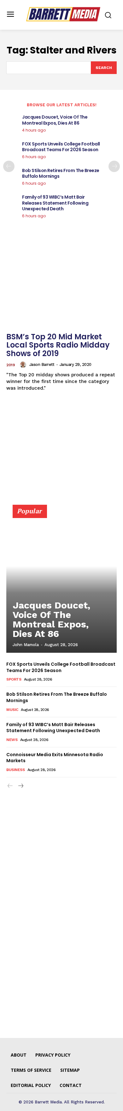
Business (15, 770)
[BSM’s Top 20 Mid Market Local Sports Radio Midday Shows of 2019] (61, 287)
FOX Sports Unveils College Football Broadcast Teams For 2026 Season (61, 147)
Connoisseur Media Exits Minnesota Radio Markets (54, 757)
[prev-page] (9, 166)
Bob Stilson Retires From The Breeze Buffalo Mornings (60, 173)
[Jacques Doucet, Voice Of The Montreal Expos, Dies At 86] (61, 581)
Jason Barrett (42, 364)
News (11, 740)
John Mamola (26, 644)
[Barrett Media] (63, 14)
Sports (13, 679)
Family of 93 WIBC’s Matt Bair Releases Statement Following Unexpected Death (55, 203)
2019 (10, 365)
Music (12, 709)
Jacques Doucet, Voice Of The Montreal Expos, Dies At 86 (54, 120)
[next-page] (114, 166)
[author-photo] (24, 364)
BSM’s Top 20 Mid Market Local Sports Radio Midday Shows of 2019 (58, 345)
